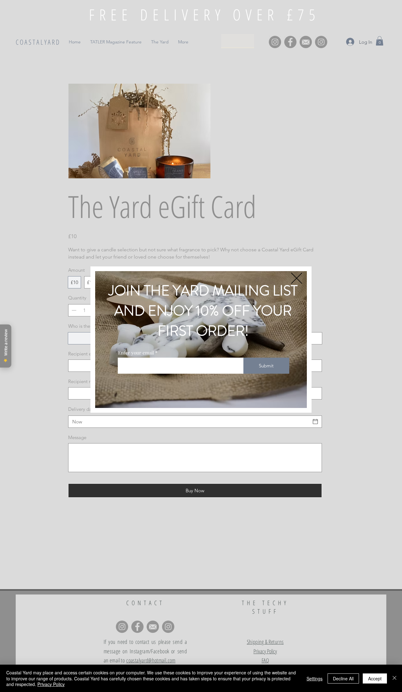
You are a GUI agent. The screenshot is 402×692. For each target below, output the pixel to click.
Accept (375, 678)
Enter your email (136, 352)
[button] (296, 278)
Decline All (343, 678)
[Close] (394, 678)
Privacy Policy (51, 684)
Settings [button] (315, 678)
